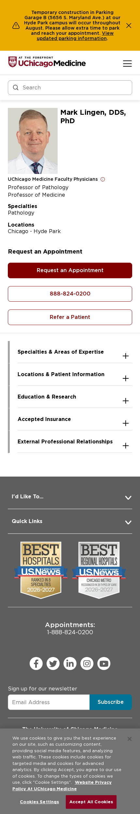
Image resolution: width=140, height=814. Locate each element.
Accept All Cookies (91, 801)
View (108, 33)
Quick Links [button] (27, 521)
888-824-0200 (70, 294)
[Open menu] (127, 63)
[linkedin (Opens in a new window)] (70, 663)
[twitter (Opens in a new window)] (53, 663)
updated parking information (72, 38)
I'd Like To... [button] (27, 496)
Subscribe (111, 702)
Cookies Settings (39, 801)
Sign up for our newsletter (42, 689)
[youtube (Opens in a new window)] (103, 663)
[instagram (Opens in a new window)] (86, 663)
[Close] (129, 739)
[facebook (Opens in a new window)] (36, 663)
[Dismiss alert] (129, 25)
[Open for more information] (102, 179)
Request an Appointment (70, 270)
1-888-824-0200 (70, 628)
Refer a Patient (70, 317)
